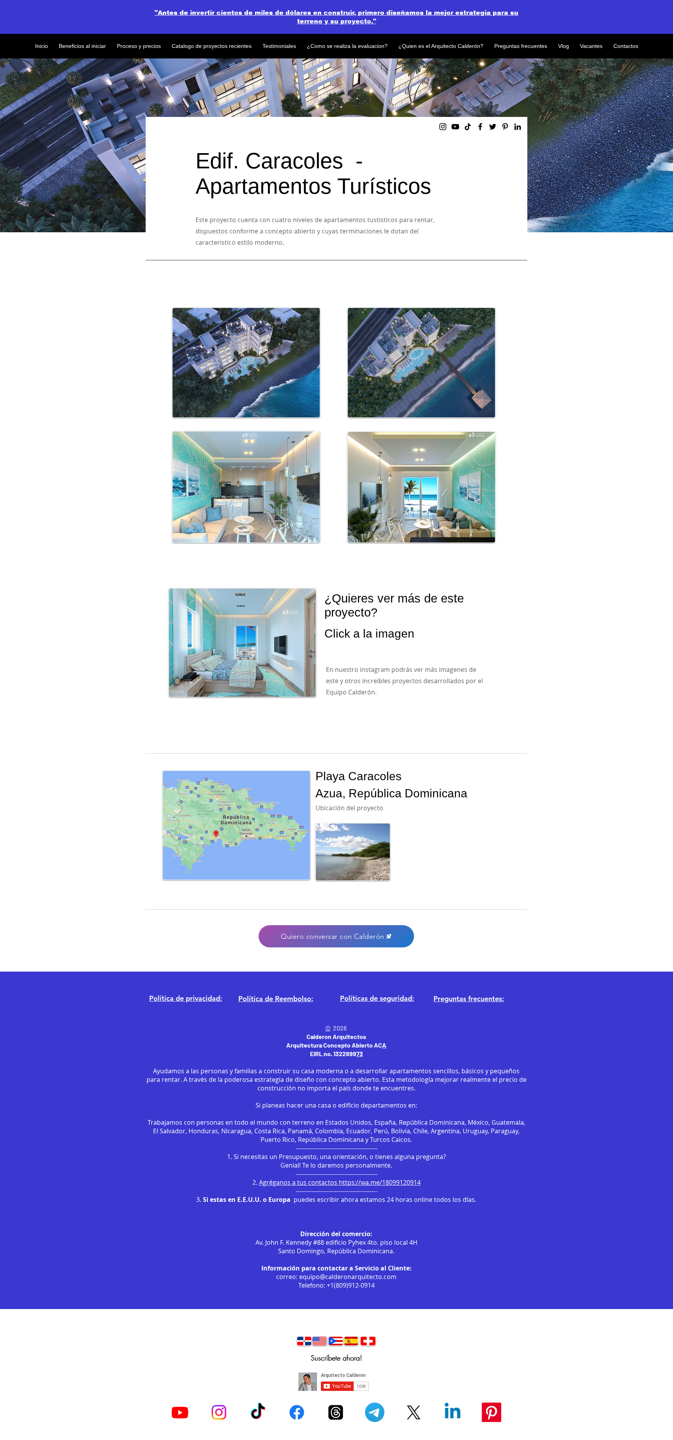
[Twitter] (492, 126)
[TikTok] (258, 1412)
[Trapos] (335, 1412)
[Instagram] (442, 126)
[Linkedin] (452, 1412)
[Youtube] (180, 1412)
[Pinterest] (505, 126)
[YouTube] (455, 126)
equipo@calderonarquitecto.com (347, 1276)
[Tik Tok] (467, 126)
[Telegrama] (374, 1412)
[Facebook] (480, 126)
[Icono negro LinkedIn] (517, 126)
